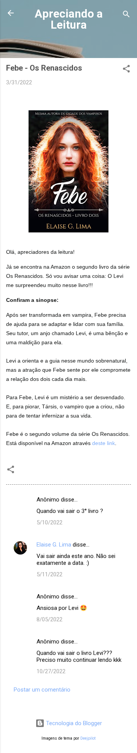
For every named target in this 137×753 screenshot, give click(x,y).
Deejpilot (88, 738)
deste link (103, 443)
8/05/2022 (49, 619)
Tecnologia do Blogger (73, 723)
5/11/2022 (49, 574)
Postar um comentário (42, 689)
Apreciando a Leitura (69, 19)
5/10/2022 (49, 522)
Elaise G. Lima (54, 544)
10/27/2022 (51, 671)
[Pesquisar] (126, 15)
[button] (126, 70)
